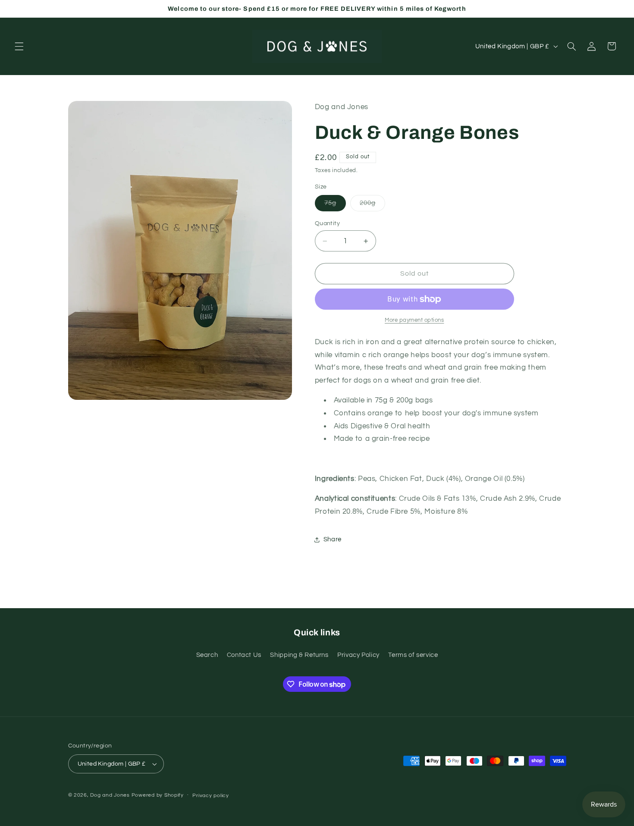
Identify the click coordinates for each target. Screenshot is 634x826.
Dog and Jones (110, 795)
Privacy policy (210, 795)
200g (372, 205)
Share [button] (332, 539)
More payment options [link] (414, 320)
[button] (19, 46)
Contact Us (244, 655)
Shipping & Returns (299, 655)
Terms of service (413, 655)
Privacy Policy (358, 655)
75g (335, 205)
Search (207, 655)
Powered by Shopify (158, 795)
